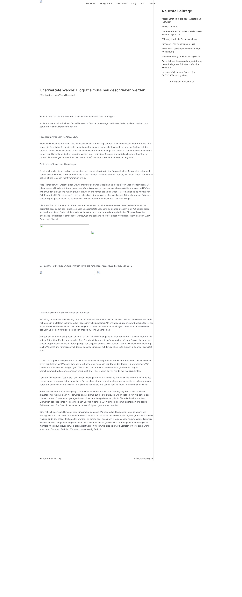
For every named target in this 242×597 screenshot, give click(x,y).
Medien (152, 3)
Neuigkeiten (106, 3)
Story (133, 3)
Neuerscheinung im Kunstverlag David (181, 56)
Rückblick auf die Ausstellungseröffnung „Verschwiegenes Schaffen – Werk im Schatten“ (182, 64)
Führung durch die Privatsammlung (179, 39)
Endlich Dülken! (169, 26)
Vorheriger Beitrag (50, 459)
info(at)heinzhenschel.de (182, 81)
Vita (142, 3)
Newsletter (121, 3)
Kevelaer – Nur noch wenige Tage (178, 44)
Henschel (91, 3)
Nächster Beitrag (143, 459)
